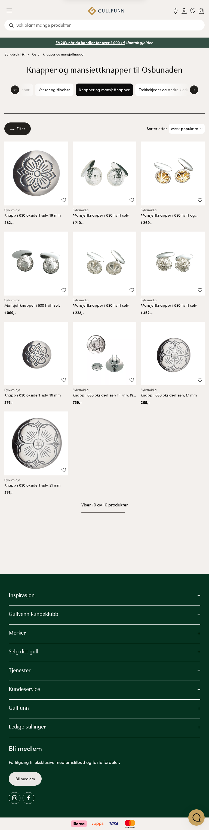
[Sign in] (184, 11)
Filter (21, 128)
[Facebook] (28, 798)
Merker (17, 632)
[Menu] (11, 11)
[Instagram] (14, 798)
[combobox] (104, 25)
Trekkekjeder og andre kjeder (164, 89)
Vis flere (104, 527)
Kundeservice (24, 689)
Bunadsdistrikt (15, 54)
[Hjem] (106, 11)
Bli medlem (25, 778)
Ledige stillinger (27, 726)
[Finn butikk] (176, 11)
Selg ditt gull (23, 651)
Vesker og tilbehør (54, 89)
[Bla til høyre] (194, 89)
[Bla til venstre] (15, 89)
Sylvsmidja (12, 210)
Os (34, 54)
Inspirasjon (22, 595)
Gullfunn (19, 708)
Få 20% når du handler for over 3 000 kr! (90, 42)
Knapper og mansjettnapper (64, 54)
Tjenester (20, 670)
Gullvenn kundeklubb (33, 614)
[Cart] (201, 11)
